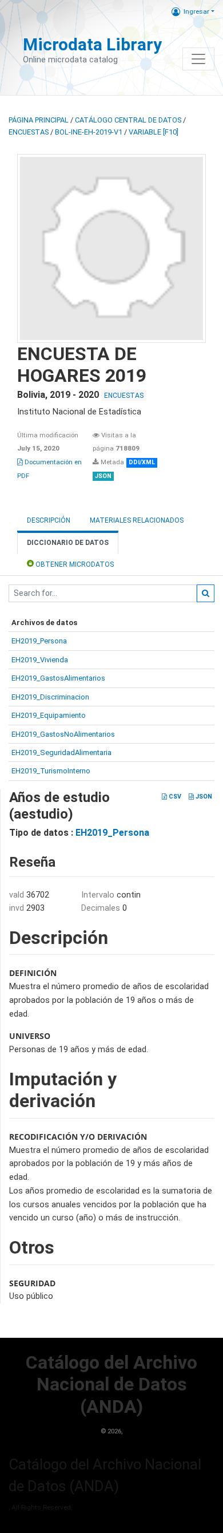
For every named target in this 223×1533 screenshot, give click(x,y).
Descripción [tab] (48, 520)
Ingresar (196, 11)
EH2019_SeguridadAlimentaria (61, 752)
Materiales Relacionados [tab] (137, 520)
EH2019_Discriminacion (50, 697)
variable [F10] (153, 132)
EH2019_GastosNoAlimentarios (63, 734)
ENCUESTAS (29, 132)
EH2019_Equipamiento (48, 715)
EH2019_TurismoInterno (50, 770)
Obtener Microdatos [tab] (74, 564)
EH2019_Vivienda (39, 659)
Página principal (39, 120)
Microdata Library (92, 44)
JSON (203, 796)
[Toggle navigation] (198, 59)
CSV (174, 796)
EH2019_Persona (39, 641)
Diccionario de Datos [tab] (68, 543)
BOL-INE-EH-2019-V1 (88, 132)
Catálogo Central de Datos (128, 120)
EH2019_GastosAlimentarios (58, 678)
